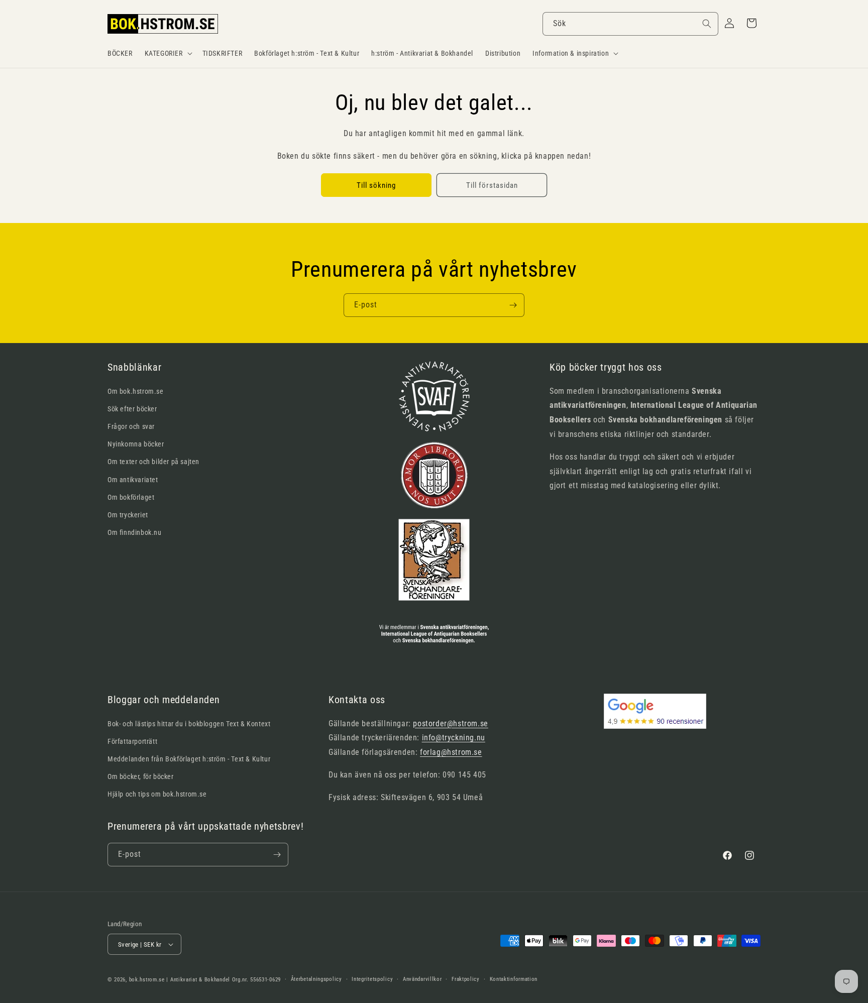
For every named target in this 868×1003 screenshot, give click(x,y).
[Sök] (707, 24)
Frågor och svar (131, 426)
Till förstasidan (492, 185)
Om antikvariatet (132, 480)
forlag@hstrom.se (451, 752)
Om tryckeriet (127, 515)
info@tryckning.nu (453, 737)
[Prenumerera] (513, 305)
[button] (167, 53)
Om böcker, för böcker (140, 776)
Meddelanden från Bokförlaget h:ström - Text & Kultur (188, 759)
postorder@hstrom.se (450, 723)
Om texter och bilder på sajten (153, 462)
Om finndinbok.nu (134, 532)
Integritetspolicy (372, 979)
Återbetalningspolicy (316, 979)
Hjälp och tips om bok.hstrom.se (157, 794)
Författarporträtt (132, 741)
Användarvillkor (422, 979)
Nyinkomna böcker (135, 444)
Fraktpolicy (466, 979)
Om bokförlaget (130, 497)
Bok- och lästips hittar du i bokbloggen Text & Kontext (188, 724)
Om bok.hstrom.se (135, 391)
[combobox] (630, 24)
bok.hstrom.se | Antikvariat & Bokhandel (179, 979)
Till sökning (376, 185)
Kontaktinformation (514, 979)
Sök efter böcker (132, 409)
